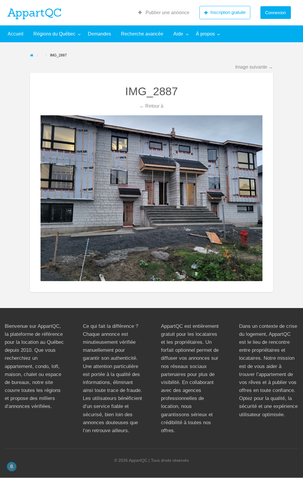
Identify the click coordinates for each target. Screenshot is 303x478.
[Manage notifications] (11, 466)
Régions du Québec (54, 33)
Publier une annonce (166, 12)
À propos (205, 33)
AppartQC (34, 12)
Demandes (99, 33)
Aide (178, 33)
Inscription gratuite (228, 12)
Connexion (275, 12)
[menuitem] (163, 13)
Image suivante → (254, 66)
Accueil (15, 33)
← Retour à (151, 105)
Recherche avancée (142, 33)
